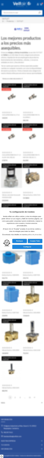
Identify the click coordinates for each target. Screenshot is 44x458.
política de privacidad (34, 234)
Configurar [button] (27, 247)
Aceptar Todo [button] (35, 241)
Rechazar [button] (19, 241)
